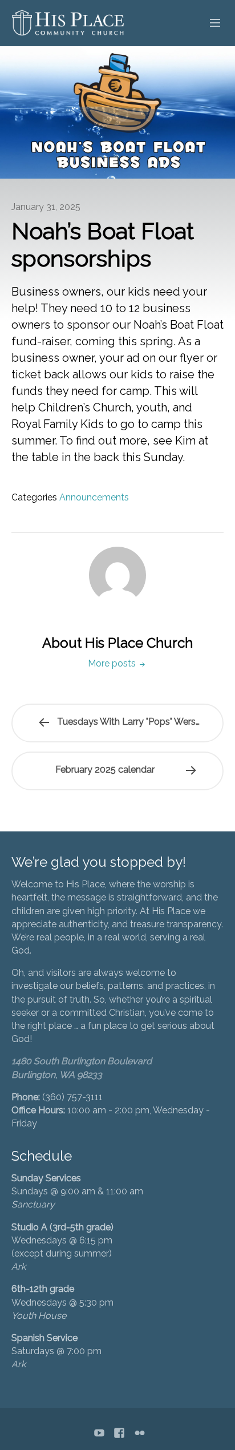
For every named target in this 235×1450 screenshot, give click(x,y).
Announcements (94, 497)
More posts (113, 663)
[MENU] (210, 23)
